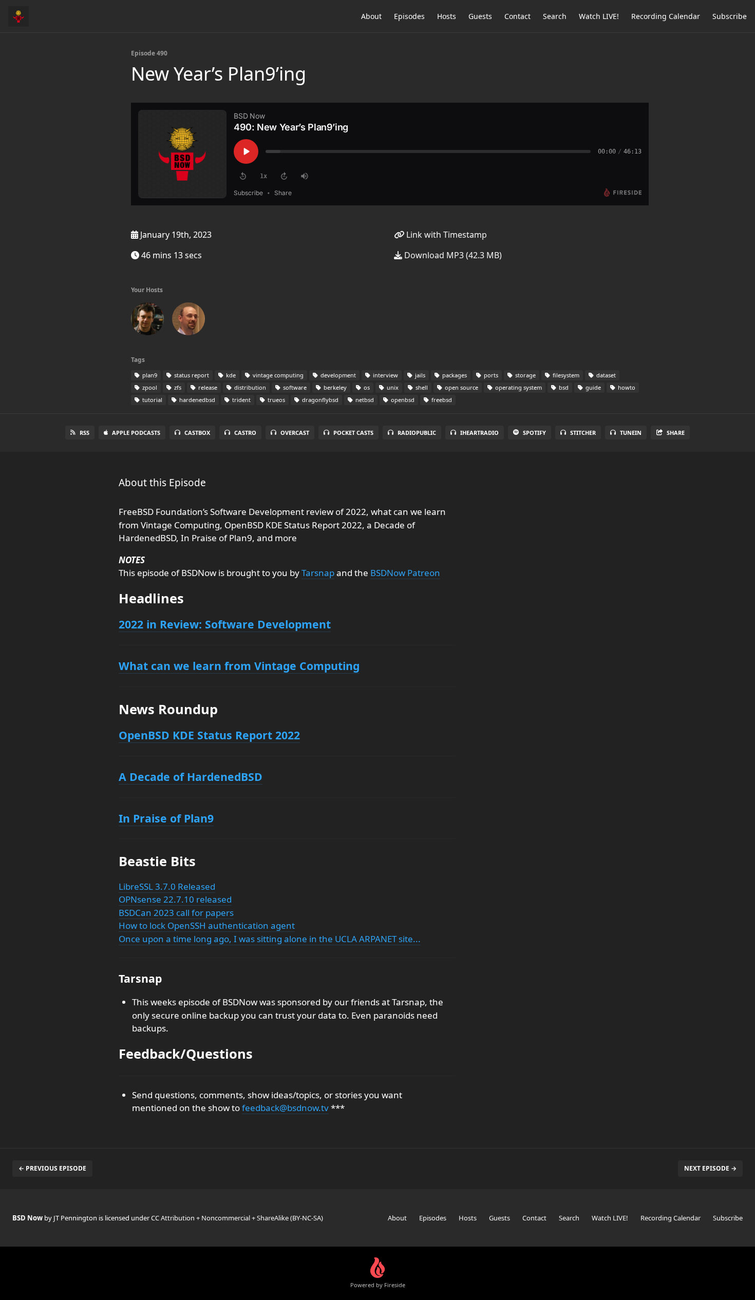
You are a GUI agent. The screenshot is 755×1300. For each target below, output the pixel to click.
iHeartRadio (479, 432)
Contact (517, 16)
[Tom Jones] (147, 320)
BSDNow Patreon (405, 573)
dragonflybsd (319, 400)
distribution (249, 387)
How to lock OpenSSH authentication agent (207, 925)
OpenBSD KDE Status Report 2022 (209, 735)
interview (384, 375)
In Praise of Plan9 (166, 818)
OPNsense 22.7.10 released (175, 899)
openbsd (401, 400)
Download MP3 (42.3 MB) (452, 255)
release (207, 387)
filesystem (565, 375)
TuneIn (630, 432)
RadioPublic (417, 432)
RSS (84, 432)
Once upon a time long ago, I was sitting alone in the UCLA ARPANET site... (270, 939)
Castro (245, 432)
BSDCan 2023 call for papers (176, 913)
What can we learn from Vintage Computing (239, 665)
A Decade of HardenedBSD (190, 776)
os (366, 387)
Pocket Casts (353, 432)
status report (191, 375)
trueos (275, 400)
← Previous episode (52, 1168)
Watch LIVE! (599, 16)
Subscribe (729, 16)
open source (460, 387)
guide (592, 387)
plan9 (149, 375)
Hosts (446, 16)
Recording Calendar (665, 16)
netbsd (364, 400)
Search (555, 16)
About (371, 16)
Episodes (409, 16)
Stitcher (583, 432)
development (337, 375)
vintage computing (277, 375)
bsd (563, 387)
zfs (177, 387)
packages (454, 375)
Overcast (294, 432)
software (294, 387)
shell (421, 387)
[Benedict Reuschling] (188, 320)
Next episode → (710, 1168)
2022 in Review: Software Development (225, 624)
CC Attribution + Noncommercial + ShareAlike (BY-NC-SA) (237, 1217)
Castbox (197, 432)
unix (392, 387)
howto (625, 387)
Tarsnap (317, 573)
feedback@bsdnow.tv (285, 1108)
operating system (518, 387)
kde (230, 375)
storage (525, 375)
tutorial (151, 400)
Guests (480, 16)
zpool (149, 387)
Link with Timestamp (445, 234)
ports (490, 375)
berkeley (334, 387)
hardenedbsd (196, 400)
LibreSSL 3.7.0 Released (167, 886)
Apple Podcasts (136, 432)
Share (676, 432)
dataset (605, 375)
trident (241, 400)
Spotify (534, 432)
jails (419, 375)
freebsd (441, 400)
